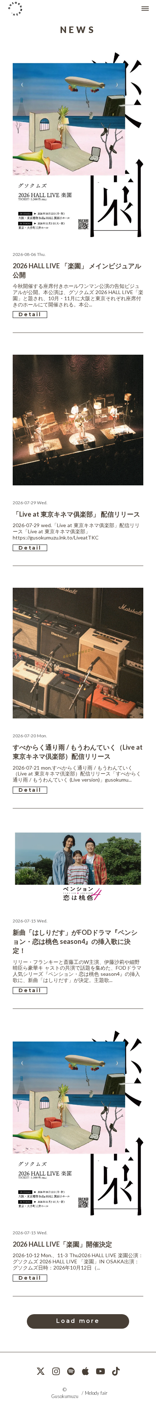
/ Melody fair (94, 1393)
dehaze (145, 8)
